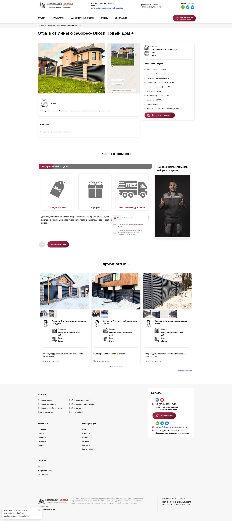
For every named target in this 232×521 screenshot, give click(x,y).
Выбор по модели (46, 400)
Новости (86, 433)
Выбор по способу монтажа (50, 408)
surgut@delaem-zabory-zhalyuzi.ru (107, 8)
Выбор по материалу (47, 404)
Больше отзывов (184, 371)
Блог (84, 429)
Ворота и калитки (45, 412)
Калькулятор (59, 18)
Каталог (41, 18)
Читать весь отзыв (50, 361)
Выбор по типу (75, 408)
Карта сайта (87, 449)
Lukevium (183, 498)
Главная (41, 26)
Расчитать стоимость (161, 115)
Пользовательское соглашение (176, 505)
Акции (40, 467)
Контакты (86, 445)
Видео (85, 437)
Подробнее (23, 516)
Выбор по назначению (79, 400)
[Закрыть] (39, 510)
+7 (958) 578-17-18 (187, 3)
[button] (110, 366)
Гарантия (42, 441)
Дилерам (42, 437)
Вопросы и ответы (46, 471)
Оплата (41, 433)
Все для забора (76, 412)
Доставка (42, 429)
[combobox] (117, 217)
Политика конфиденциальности (176, 502)
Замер (41, 445)
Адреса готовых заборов (82, 18)
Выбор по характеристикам (81, 404)
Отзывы (105, 18)
